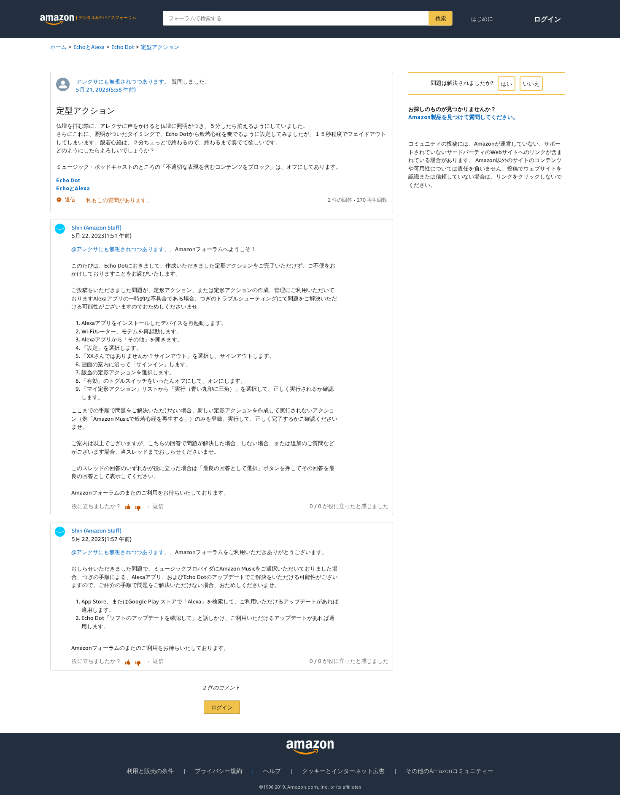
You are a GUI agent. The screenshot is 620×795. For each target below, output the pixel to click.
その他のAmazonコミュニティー (449, 771)
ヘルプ (272, 771)
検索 (440, 18)
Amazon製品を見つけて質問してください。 (463, 117)
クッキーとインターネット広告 (343, 771)
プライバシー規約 (218, 771)
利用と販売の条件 (150, 771)
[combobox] (308, 18)
